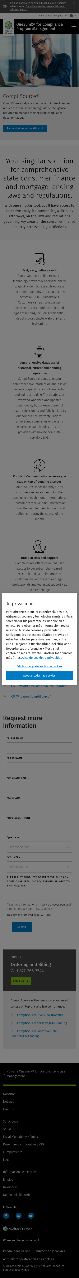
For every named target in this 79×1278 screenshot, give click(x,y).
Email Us (18, 981)
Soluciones (10, 1121)
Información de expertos (19, 1172)
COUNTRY (13, 857)
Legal (7, 1159)
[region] (39, 639)
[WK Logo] (17, 1228)
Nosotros (9, 1094)
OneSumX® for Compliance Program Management (37, 1074)
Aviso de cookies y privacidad (42, 658)
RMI (25, 128)
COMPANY (14, 797)
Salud (7, 1129)
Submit (21, 927)
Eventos (8, 1109)
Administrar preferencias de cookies (39, 666)
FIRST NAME (15, 738)
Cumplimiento (12, 1152)
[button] (43, 686)
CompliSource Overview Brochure (40, 1015)
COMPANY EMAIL (18, 778)
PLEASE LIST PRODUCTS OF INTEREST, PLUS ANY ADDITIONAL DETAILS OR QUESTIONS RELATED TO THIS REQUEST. (38, 881)
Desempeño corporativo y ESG (23, 1144)
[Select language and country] (72, 16)
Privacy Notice (43, 909)
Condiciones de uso (16, 1251)
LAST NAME (15, 758)
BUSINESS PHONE (19, 817)
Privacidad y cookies (50, 1251)
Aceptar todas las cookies (39, 675)
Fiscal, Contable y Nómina (20, 1137)
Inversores (10, 1187)
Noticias (8, 1101)
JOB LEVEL (14, 837)
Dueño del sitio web (16, 1195)
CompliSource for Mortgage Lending (42, 1023)
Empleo (8, 1179)
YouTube (31, 1216)
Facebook (6, 1216)
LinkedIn (19, 1216)
